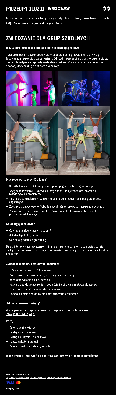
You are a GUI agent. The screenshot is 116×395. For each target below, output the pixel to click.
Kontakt (60, 23)
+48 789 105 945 (59, 356)
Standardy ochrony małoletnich (59, 377)
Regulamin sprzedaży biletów (17, 377)
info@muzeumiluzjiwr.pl (20, 314)
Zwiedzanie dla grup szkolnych (33, 23)
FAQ (8, 23)
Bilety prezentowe (85, 18)
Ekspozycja (26, 18)
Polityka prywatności (38, 377)
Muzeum (11, 18)
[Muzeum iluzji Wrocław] (58, 8)
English (107, 18)
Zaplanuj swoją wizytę (49, 18)
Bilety (68, 18)
